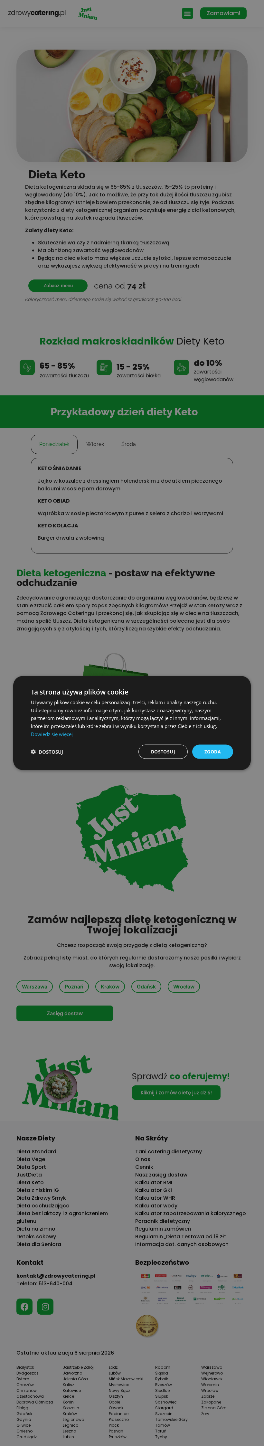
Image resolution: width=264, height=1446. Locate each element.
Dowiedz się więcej (52, 734)
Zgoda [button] (212, 751)
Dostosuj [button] (163, 751)
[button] (47, 751)
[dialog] (132, 723)
